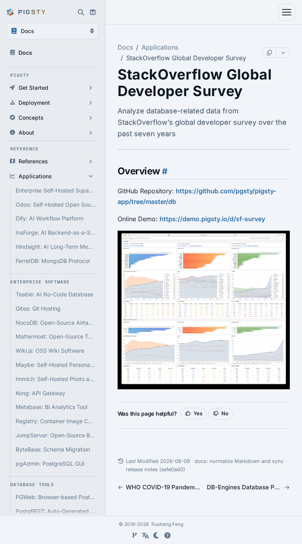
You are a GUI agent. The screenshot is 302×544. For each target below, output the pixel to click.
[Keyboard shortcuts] (167, 535)
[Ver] (134, 535)
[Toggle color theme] (156, 535)
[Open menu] (286, 12)
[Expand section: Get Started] (91, 88)
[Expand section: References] (91, 161)
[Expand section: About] (91, 132)
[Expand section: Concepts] (91, 117)
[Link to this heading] (164, 171)
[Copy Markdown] (269, 53)
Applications (160, 47)
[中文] (145, 535)
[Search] (81, 12)
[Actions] (282, 53)
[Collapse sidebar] (93, 12)
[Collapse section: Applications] (91, 176)
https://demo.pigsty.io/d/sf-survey (212, 219)
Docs (125, 47)
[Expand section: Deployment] (91, 102)
